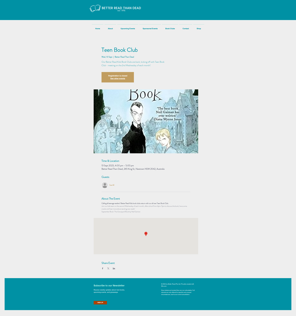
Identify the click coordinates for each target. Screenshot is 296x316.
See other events (117, 78)
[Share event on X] (108, 268)
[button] (104, 14)
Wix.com (163, 286)
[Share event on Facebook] (103, 268)
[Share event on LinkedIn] (114, 268)
